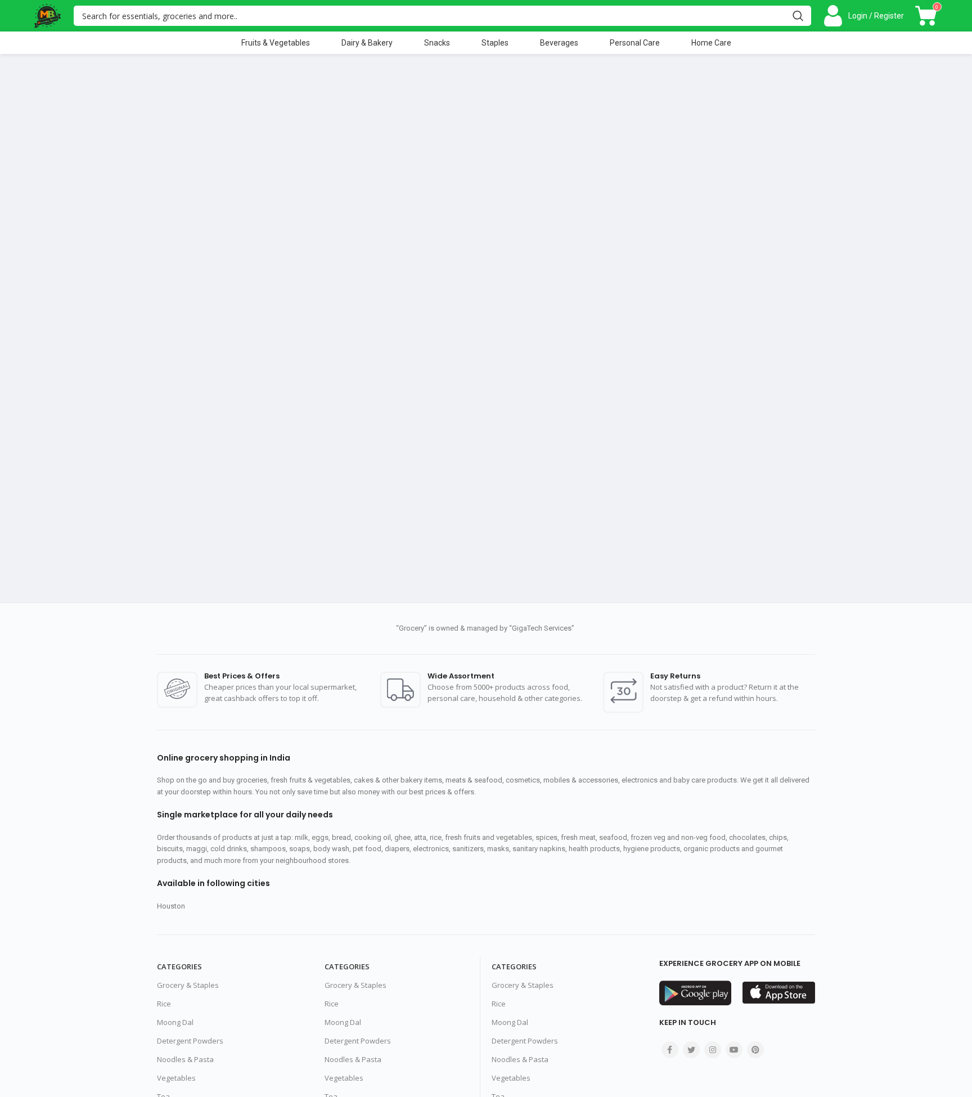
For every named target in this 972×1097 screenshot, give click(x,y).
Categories (179, 966)
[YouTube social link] (734, 1049)
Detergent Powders (190, 1041)
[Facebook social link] (670, 1049)
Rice (164, 1004)
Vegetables (176, 1078)
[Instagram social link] (712, 1049)
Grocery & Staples (188, 985)
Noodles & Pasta (185, 1059)
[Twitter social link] (691, 1049)
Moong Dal (175, 1022)
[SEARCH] (798, 16)
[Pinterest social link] (755, 1049)
